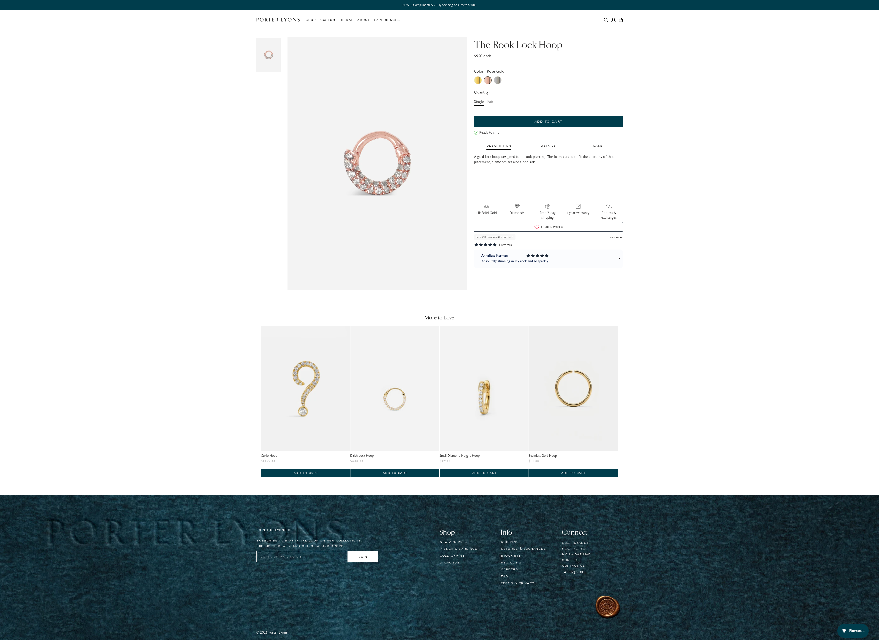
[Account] (613, 20)
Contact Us (573, 565)
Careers (509, 569)
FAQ (504, 576)
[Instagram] (573, 573)
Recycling (511, 562)
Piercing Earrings (458, 548)
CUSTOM (327, 20)
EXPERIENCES (387, 20)
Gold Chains (452, 555)
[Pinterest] (581, 573)
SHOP (311, 20)
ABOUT (363, 20)
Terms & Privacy (517, 583)
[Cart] (621, 20)
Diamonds (450, 562)
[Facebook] (565, 573)
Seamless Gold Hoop (543, 456)
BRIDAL (346, 20)
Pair (490, 101)
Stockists (511, 555)
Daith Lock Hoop (362, 456)
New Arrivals (453, 542)
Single (479, 101)
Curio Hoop (269, 456)
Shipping (510, 542)
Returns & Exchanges (523, 548)
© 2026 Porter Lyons (271, 633)
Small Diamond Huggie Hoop (460, 456)
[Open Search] (606, 20)
